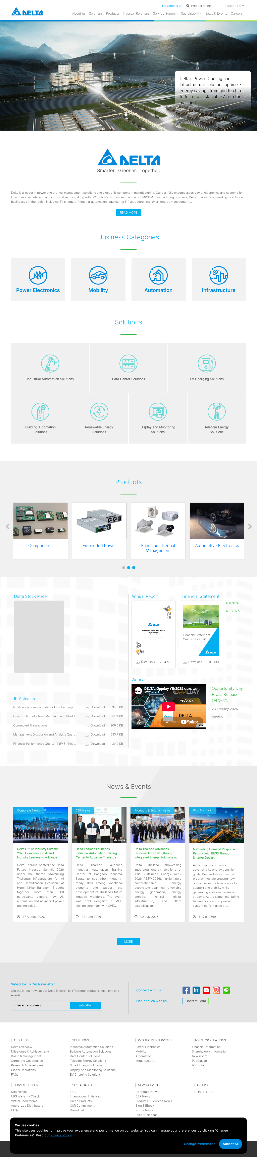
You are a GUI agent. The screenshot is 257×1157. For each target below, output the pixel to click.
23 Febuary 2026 (225, 709)
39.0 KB (117, 744)
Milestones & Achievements (30, 1051)
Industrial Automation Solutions (91, 1047)
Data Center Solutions (85, 1056)
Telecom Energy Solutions (88, 1061)
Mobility (141, 1051)
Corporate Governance (27, 1061)
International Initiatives (85, 1096)
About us (79, 13)
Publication (199, 1061)
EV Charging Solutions (85, 1074)
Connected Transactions (30, 725)
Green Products (81, 1101)
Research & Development (28, 1065)
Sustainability (191, 13)
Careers (237, 13)
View (217, 717)
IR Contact (199, 1065)
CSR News (143, 1096)
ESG (73, 1092)
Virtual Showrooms (24, 1101)
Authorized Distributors (27, 1105)
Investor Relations (136, 13)
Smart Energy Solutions (86, 1065)
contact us (203, 1092)
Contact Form (196, 1001)
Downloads (19, 1092)
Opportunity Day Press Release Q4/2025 (227, 694)
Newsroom (199, 1056)
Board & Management (26, 1056)
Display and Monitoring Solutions (93, 1070)
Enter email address (27, 1005)
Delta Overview (21, 1047)
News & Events (216, 13)
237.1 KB (117, 716)
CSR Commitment (82, 1105)
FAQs (14, 1074)
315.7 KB (117, 734)
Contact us (174, 5)
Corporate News (147, 1092)
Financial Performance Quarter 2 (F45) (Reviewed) (48, 744)
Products (112, 13)
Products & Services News (154, 1101)
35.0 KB (117, 707)
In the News (144, 1110)
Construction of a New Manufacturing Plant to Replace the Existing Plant (63, 716)
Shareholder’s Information (209, 1051)
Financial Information (206, 1047)
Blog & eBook (145, 1105)
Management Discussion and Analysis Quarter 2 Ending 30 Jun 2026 (61, 734)
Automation (144, 1056)
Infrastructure (145, 1061)
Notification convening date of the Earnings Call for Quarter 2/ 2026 (60, 707)
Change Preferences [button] (199, 1144)
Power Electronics (148, 1047)
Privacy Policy (61, 1135)
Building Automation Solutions (90, 1051)
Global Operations (23, 1070)
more (128, 941)
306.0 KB (116, 725)
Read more (128, 212)
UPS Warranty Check (25, 1096)
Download (97, 707)
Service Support (165, 13)
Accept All (231, 1144)
